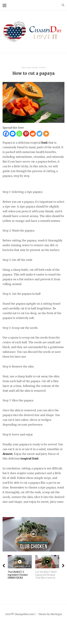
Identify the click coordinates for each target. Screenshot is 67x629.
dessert (8, 454)
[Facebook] (6, 134)
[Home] (33, 31)
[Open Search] (63, 5)
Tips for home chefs (33, 67)
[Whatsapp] (19, 134)
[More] (46, 134)
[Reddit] (33, 134)
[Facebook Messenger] (13, 134)
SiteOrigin (56, 614)
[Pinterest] (26, 134)
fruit (44, 142)
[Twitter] (39, 134)
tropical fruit (29, 458)
